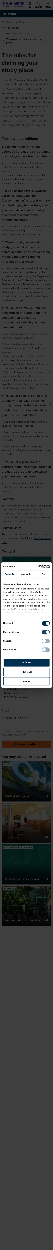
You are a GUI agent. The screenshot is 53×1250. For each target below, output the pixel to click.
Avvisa (26, 681)
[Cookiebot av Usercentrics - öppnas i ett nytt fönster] (38, 566)
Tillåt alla (26, 662)
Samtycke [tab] (9, 574)
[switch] (46, 632)
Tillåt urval (26, 672)
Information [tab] (26, 574)
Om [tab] (43, 574)
